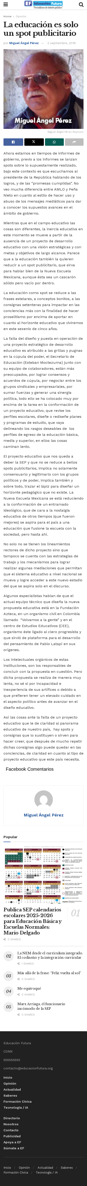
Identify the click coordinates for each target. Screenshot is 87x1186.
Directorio (11, 1118)
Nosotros (11, 1124)
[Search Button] (81, 4)
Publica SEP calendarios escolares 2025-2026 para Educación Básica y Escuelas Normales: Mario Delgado (32, 921)
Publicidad (12, 1136)
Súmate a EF (13, 1148)
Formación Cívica (17, 1101)
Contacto (11, 1130)
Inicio (7, 1077)
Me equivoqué (29, 988)
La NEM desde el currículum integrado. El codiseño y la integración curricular (50, 955)
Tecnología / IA (15, 1107)
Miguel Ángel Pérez (24, 43)
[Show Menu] (5, 4)
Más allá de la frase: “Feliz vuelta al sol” (49, 973)
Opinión (21, 16)
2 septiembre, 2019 (61, 43)
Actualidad (12, 1089)
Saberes (10, 1095)
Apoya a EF (12, 1142)
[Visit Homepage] (43, 4)
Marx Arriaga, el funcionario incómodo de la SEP (41, 1006)
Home (7, 16)
